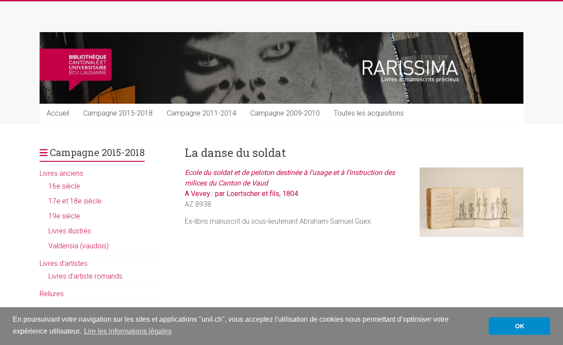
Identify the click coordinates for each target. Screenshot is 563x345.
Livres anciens (61, 173)
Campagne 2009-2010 (285, 113)
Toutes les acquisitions (369, 113)
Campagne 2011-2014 (201, 113)
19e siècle (64, 216)
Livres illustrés (69, 231)
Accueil (58, 113)
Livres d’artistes (64, 263)
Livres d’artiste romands (85, 276)
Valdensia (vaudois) (78, 246)
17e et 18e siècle (75, 201)
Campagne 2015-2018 (118, 113)
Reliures (52, 294)
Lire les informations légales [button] (128, 331)
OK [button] (519, 326)
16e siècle (64, 186)
